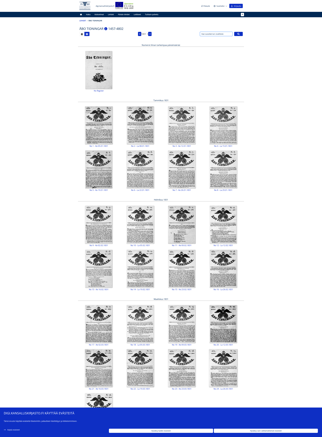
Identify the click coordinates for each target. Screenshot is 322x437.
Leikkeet (137, 14)
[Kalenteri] (81, 34)
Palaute (206, 6)
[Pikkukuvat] (86, 34)
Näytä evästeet (13, 430)
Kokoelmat (99, 14)
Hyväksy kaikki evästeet (161, 431)
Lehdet (111, 14)
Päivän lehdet (124, 14)
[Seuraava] (150, 34)
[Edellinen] (139, 34)
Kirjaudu (237, 6)
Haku (88, 14)
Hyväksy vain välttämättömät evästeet (266, 431)
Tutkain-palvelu (151, 14)
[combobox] (144, 34)
